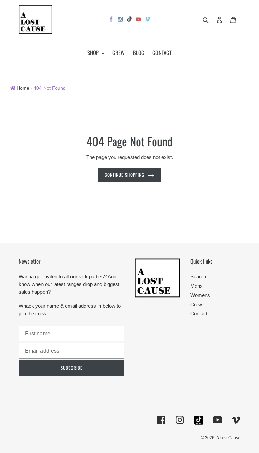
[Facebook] (111, 20)
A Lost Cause (228, 437)
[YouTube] (139, 20)
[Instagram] (121, 20)
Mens (196, 286)
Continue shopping (124, 174)
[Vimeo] (148, 20)
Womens (200, 295)
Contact (198, 313)
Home (23, 88)
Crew (196, 304)
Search (198, 276)
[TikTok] (129, 20)
